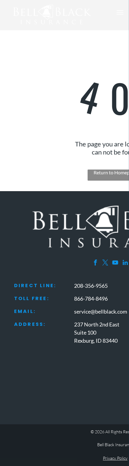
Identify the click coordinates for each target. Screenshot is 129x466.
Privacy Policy (115, 458)
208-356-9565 (91, 285)
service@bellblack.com (100, 311)
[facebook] (95, 263)
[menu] (120, 12)
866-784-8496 (91, 298)
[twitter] (105, 263)
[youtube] (115, 263)
